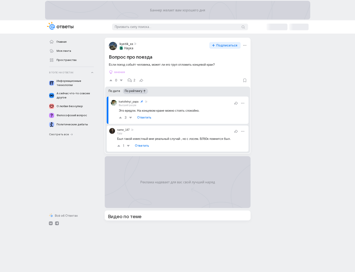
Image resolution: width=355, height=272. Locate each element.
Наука (128, 48)
